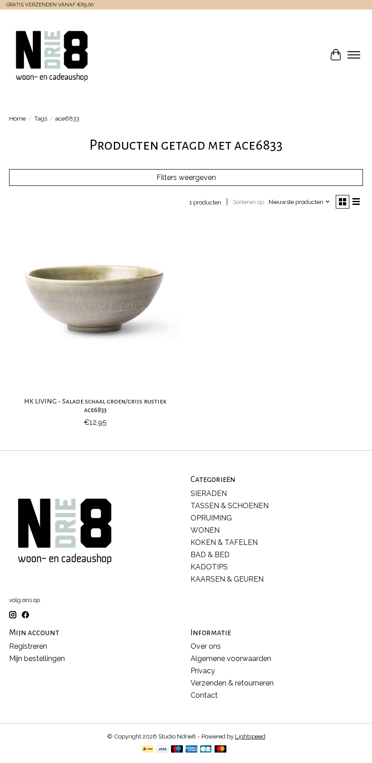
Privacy (203, 670)
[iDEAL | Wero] (147, 749)
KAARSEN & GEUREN (227, 579)
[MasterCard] (220, 749)
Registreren (28, 646)
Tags (40, 118)
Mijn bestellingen (37, 658)
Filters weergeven (186, 177)
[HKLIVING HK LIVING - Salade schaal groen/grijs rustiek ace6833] (95, 305)
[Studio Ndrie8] (51, 54)
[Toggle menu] (354, 55)
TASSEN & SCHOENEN (230, 505)
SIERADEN (209, 493)
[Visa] (162, 749)
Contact (204, 695)
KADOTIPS (209, 567)
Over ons (206, 646)
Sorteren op (248, 201)
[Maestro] (177, 749)
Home (17, 118)
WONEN (205, 530)
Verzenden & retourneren (232, 683)
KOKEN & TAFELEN (224, 542)
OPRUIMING (211, 518)
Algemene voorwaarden (231, 658)
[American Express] (191, 749)
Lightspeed (250, 736)
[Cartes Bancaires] (205, 749)
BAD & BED (210, 554)
